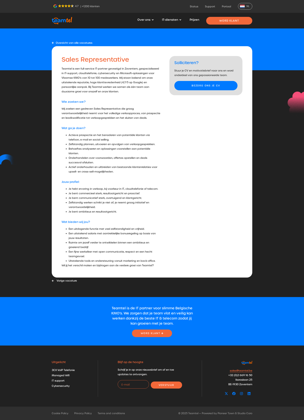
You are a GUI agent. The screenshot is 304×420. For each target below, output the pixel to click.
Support (210, 6)
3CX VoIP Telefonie (63, 370)
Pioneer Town (226, 413)
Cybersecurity (61, 386)
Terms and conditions (111, 413)
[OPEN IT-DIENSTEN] (180, 20)
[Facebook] (233, 393)
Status (194, 6)
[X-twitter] (226, 393)
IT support (58, 380)
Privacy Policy (83, 413)
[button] (66, 6)
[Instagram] (241, 393)
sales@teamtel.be (241, 370)
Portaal (226, 6)
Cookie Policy (60, 413)
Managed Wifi (60, 375)
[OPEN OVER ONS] (152, 20)
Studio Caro (245, 413)
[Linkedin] (249, 393)
